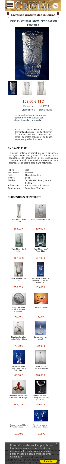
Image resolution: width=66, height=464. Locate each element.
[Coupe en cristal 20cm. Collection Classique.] (19, 299)
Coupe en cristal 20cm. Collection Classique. (18, 310)
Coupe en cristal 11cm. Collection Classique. (19, 426)
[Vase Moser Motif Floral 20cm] (41, 240)
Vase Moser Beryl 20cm (19, 250)
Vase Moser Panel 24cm (18, 279)
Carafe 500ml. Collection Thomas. (40, 367)
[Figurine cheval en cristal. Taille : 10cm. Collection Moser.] (41, 416)
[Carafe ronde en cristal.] (41, 328)
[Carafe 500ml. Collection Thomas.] (41, 357)
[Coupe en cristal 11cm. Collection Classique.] (19, 416)
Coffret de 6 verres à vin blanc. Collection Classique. (40, 280)
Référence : (29, 106)
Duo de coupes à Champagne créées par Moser (41, 397)
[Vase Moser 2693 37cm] (19, 211)
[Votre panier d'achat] (55, 5)
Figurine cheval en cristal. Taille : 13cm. (19, 338)
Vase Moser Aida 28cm (40, 220)
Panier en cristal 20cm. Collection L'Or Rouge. (19, 396)
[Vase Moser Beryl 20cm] (19, 240)
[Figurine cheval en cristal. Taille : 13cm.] (19, 328)
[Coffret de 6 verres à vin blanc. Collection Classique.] (41, 269)
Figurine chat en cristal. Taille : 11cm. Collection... (19, 368)
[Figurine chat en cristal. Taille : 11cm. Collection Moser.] (19, 357)
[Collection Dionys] (41, 299)
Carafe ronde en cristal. (40, 338)
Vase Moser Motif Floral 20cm (41, 250)
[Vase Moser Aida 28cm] (41, 211)
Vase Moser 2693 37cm (19, 221)
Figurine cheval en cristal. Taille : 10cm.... (40, 426)
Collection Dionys (41, 308)
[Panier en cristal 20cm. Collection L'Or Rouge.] (19, 387)
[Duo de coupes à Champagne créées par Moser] (41, 387)
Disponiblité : (28, 109)
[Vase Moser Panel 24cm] (19, 269)
